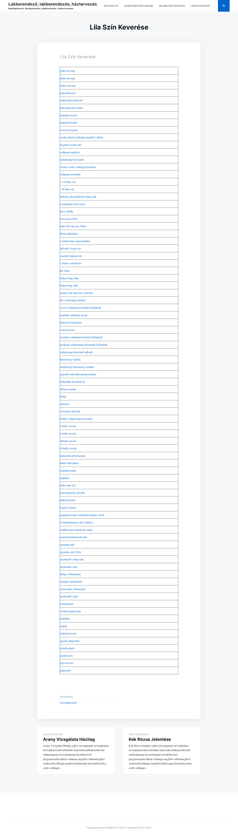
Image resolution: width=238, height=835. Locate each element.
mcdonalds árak (68, 567)
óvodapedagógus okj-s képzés (76, 522)
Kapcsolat (111, 6)
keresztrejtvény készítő (72, 492)
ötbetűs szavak (68, 441)
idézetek (64, 404)
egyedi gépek (67, 648)
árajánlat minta (68, 470)
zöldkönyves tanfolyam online (76, 530)
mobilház (65, 618)
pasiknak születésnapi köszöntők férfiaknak (84, 344)
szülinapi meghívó (70, 152)
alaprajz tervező (68, 115)
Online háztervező (172, 6)
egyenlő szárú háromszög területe (78, 374)
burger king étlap (69, 278)
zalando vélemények (71, 581)
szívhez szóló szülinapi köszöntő (78, 167)
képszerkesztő (67, 93)
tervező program (69, 130)
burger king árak (69, 285)
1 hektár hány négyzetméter (75, 241)
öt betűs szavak (68, 448)
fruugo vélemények (70, 574)
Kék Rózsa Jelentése (150, 739)
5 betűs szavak (68, 426)
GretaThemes (144, 827)
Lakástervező (200, 6)
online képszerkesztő (71, 100)
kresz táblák (66, 211)
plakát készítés (68, 500)
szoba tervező (67, 330)
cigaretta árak (67, 544)
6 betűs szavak (68, 433)
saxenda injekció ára (71, 256)
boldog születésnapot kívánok (76, 418)
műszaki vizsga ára (70, 248)
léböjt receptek (68, 389)
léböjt (63, 396)
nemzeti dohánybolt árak (73, 537)
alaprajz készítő (68, 122)
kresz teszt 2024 (69, 219)
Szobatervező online (138, 6)
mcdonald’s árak (69, 596)
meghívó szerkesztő (70, 145)
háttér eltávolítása (69, 463)
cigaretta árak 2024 (70, 552)
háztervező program (71, 322)
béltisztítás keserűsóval (72, 381)
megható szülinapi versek (73, 315)
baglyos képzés (68, 507)
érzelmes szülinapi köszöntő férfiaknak (81, 337)
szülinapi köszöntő (70, 174)
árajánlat (64, 478)
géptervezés (66, 655)
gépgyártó (65, 670)
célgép (63, 626)
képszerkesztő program (72, 455)
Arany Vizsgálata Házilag (69, 739)
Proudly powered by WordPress (101, 827)
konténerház (66, 604)
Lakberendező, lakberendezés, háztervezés (52, 4)
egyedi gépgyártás (70, 641)
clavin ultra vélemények (73, 589)
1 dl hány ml (67, 189)
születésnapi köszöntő (72, 159)
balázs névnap (67, 85)
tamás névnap (67, 78)
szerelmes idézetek (70, 411)
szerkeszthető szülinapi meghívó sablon (81, 137)
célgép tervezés (68, 633)
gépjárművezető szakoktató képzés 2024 (82, 515)
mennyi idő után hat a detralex (76, 293)
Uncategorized (68, 702)
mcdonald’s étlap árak (72, 559)
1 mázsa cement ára (70, 263)
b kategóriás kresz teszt (72, 204)
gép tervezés (66, 663)
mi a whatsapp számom (73, 300)
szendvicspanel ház (70, 611)
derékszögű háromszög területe (77, 367)
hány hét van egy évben (73, 226)
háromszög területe (70, 359)
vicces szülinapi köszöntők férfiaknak (80, 307)
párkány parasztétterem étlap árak (78, 196)
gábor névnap (67, 70)
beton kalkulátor (69, 233)
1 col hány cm (67, 182)
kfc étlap (64, 270)
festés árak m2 (67, 485)
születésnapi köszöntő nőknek (76, 352)
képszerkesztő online (71, 108)
